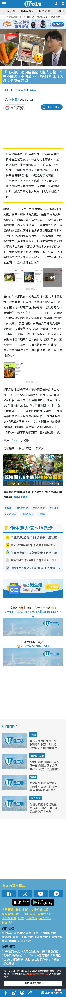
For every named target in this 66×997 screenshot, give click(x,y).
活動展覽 (7, 909)
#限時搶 (56, 955)
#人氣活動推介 (30, 951)
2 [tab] (28, 20)
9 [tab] (32, 24)
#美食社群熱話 (50, 951)
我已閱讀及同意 (33, 983)
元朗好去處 (28, 914)
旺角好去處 (9, 918)
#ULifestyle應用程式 (37, 955)
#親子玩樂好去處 (12, 955)
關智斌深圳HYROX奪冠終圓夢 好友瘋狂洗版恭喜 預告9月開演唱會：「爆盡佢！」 (43, 788)
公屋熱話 (29, 17)
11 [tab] (39, 24)
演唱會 (11, 11)
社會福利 (7, 922)
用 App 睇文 (53, 107)
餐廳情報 (31, 918)
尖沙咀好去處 (39, 909)
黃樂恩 (13, 99)
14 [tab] (32, 28)
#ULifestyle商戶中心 (37, 959)
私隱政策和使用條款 (38, 973)
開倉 (26, 909)
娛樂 (33, 777)
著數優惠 (11, 514)
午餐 (42, 514)
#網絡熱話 (8, 963)
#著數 (55, 959)
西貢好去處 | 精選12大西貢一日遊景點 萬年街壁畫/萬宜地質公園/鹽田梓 (44, 765)
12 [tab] (42, 24)
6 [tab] (42, 20)
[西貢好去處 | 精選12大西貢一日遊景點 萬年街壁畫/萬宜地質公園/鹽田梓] (15, 768)
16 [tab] (39, 28)
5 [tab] (39, 20)
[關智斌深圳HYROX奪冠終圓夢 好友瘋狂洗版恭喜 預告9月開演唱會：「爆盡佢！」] (15, 789)
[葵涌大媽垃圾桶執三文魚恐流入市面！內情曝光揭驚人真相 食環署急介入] (15, 747)
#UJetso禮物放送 (12, 959)
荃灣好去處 (44, 914)
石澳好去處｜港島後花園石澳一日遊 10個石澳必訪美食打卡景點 (43, 807)
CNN (15, 440)
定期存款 (55, 17)
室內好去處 (37, 756)
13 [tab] (28, 28)
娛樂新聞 (42, 17)
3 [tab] (32, 20)
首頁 (7, 90)
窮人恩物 (40, 507)
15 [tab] (35, 28)
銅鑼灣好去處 (10, 914)
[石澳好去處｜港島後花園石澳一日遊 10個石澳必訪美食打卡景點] (15, 810)
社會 (21, 918)
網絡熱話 (28, 514)
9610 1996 (20, 497)
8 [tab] (28, 24)
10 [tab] (35, 24)
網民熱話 (23, 507)
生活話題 (20, 90)
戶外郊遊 (35, 798)
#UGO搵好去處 (11, 951)
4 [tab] (35, 20)
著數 (9, 507)
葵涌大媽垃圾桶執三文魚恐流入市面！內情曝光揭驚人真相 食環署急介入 (43, 746)
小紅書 (55, 507)
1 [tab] (25, 20)
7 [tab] (25, 24)
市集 (18, 909)
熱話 (33, 90)
